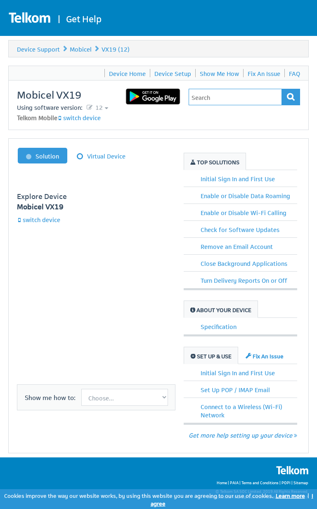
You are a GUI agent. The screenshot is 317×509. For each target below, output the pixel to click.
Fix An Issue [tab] (267, 356)
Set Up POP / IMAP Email (235, 389)
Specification (219, 326)
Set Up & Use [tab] (214, 356)
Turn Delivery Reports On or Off (244, 280)
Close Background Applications (244, 263)
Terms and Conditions (260, 482)
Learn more (290, 495)
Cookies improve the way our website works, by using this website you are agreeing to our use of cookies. (138, 495)
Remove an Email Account (237, 246)
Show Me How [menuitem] (219, 73)
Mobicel (81, 49)
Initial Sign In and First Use (238, 178)
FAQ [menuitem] (294, 73)
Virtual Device (106, 156)
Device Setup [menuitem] (172, 73)
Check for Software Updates (240, 229)
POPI (286, 482)
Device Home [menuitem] (127, 73)
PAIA (234, 482)
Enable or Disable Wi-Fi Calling (243, 212)
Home (222, 482)
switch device (82, 117)
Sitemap (300, 482)
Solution (47, 156)
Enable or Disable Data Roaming (245, 195)
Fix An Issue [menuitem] (264, 73)
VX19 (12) (116, 49)
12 (98, 107)
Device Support (38, 49)
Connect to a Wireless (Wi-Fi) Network (241, 410)
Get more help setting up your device (240, 435)
